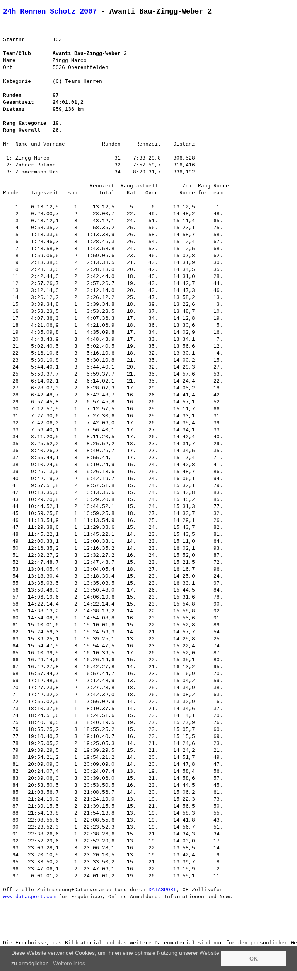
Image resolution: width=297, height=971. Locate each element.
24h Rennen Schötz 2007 (50, 11)
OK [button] (253, 959)
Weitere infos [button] (69, 963)
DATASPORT (162, 890)
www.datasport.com (29, 897)
